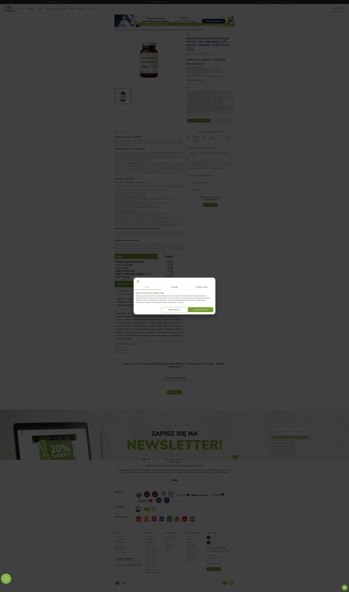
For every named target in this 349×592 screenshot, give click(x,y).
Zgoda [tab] (147, 287)
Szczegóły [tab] (174, 287)
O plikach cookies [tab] (202, 287)
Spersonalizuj (173, 310)
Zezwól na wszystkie (200, 310)
